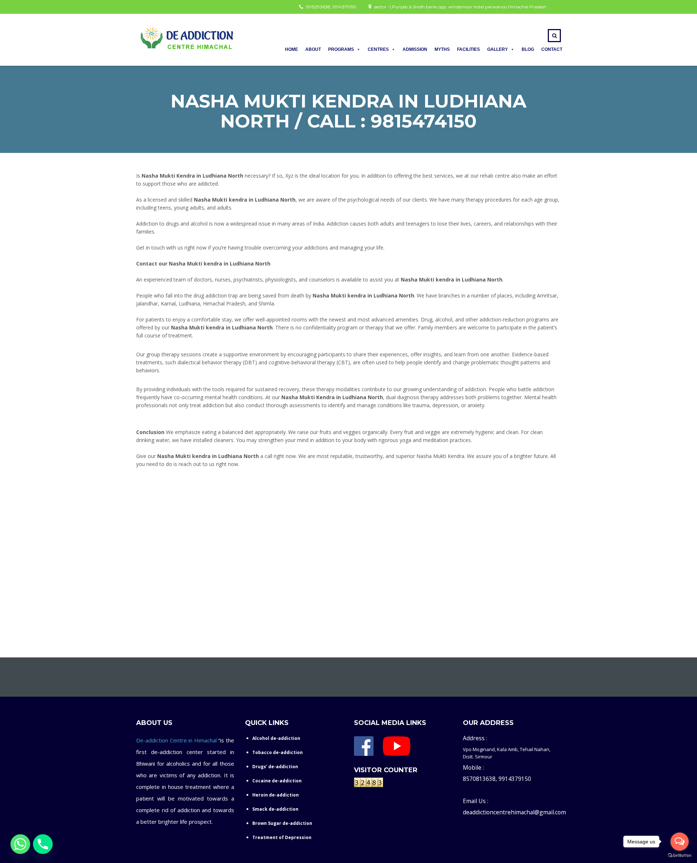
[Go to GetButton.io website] (679, 855)
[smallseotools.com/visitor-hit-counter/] (368, 784)
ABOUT (313, 49)
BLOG (528, 49)
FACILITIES (468, 49)
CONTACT (551, 49)
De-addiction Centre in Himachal (176, 740)
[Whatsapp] (20, 844)
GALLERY (497, 49)
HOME (291, 49)
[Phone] (43, 844)
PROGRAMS (341, 49)
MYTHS (442, 49)
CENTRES (378, 49)
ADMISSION (415, 49)
